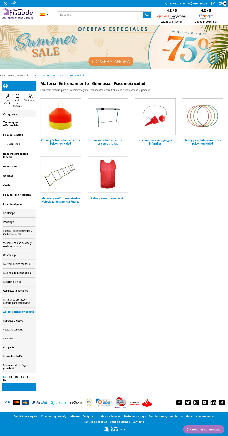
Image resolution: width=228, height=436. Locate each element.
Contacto (138, 421)
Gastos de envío (111, 416)
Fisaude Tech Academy (19, 194)
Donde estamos (120, 421)
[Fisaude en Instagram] (196, 402)
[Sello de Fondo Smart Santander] (142, 402)
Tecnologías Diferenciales (19, 123)
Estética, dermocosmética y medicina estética (19, 232)
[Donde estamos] (6, 3)
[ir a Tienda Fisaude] (114, 429)
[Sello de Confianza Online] (89, 402)
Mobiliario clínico (19, 282)
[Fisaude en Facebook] (179, 402)
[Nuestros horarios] (14, 3)
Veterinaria (19, 338)
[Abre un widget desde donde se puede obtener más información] (203, 429)
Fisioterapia (19, 213)
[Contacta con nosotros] (213, 3)
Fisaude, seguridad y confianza (60, 416)
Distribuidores (31, 100)
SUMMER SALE (19, 144)
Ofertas (19, 175)
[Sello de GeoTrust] (103, 402)
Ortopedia (19, 347)
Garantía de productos (200, 416)
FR (22, 377)
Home (3, 75)
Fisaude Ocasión (19, 134)
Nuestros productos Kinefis (19, 155)
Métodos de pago (135, 416)
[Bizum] (58, 402)
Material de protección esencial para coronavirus (19, 301)
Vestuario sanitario (19, 329)
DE (16, 377)
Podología (19, 222)
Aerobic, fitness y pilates (19, 311)
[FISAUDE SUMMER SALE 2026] (114, 47)
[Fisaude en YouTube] (205, 402)
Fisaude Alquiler (19, 204)
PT (10, 377)
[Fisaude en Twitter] (188, 402)
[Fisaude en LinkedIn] (213, 402)
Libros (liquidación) (19, 356)
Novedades (19, 166)
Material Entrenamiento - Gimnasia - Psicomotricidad (60, 75)
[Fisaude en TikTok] (222, 402)
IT (28, 377)
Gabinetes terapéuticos (19, 290)
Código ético (90, 416)
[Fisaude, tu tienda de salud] (18, 14)
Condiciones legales (26, 416)
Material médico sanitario (19, 264)
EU (5, 379)
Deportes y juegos (19, 320)
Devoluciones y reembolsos (166, 416)
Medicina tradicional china (19, 273)
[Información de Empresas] (121, 402)
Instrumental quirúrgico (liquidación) (19, 367)
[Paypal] (39, 402)
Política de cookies (95, 421)
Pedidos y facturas (17, 103)
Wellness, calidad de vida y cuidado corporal (19, 245)
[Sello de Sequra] (75, 402)
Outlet (19, 185)
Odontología (19, 255)
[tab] (7, 100)
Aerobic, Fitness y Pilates (20, 75)
